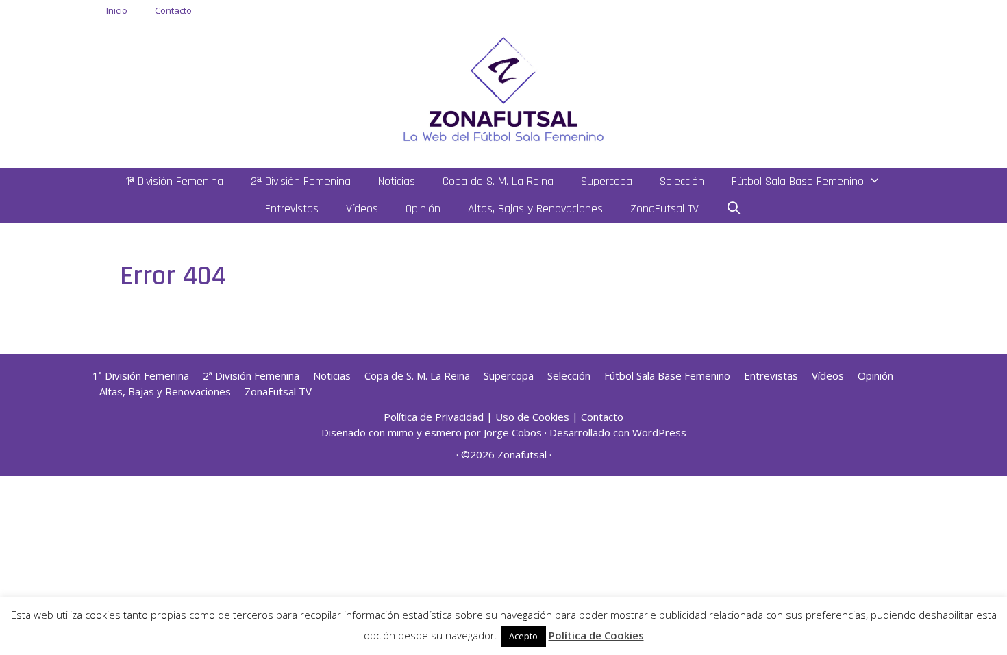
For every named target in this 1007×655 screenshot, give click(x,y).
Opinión (423, 209)
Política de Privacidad (434, 416)
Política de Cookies (596, 635)
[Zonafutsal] (503, 88)
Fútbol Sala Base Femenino (798, 181)
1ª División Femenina (174, 181)
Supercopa (606, 181)
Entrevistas (292, 209)
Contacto (173, 10)
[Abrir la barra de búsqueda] (734, 209)
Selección (682, 181)
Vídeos (362, 209)
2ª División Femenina (301, 181)
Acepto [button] (523, 636)
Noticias (396, 181)
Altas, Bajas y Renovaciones (535, 209)
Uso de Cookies (532, 416)
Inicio (116, 10)
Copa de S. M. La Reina (498, 181)
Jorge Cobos (513, 432)
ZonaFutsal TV (664, 209)
